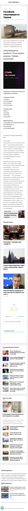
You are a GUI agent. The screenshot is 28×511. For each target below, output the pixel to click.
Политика (7, 262)
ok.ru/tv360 (6, 115)
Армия (9, 9)
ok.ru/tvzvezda (7, 103)
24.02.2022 (5, 21)
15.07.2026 (12, 498)
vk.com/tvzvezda (7, 105)
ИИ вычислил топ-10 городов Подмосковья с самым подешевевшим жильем (17, 383)
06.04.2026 (6, 296)
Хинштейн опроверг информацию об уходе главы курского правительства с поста (13, 292)
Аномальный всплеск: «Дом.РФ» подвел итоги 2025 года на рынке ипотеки (17, 365)
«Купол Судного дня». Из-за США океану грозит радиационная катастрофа (17, 390)
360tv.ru (5, 111)
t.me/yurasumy (7, 126)
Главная (5, 9)
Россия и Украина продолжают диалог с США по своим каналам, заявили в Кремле (14, 267)
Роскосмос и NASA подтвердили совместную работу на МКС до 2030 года (17, 495)
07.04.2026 (6, 271)
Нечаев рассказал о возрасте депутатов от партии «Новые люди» (17, 371)
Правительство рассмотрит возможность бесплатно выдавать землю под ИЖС (16, 446)
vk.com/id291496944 (9, 128)
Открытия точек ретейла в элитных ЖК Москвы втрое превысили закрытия (16, 459)
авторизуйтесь (20, 316)
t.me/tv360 (6, 113)
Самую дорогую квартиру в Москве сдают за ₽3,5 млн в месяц (16, 440)
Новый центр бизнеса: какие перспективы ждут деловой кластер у (16, 377)
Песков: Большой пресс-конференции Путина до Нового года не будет (17, 352)
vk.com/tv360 (7, 117)
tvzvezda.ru (6, 99)
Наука (5, 411)
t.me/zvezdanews (8, 101)
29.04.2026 (12, 490)
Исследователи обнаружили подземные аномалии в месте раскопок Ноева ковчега (17, 452)
